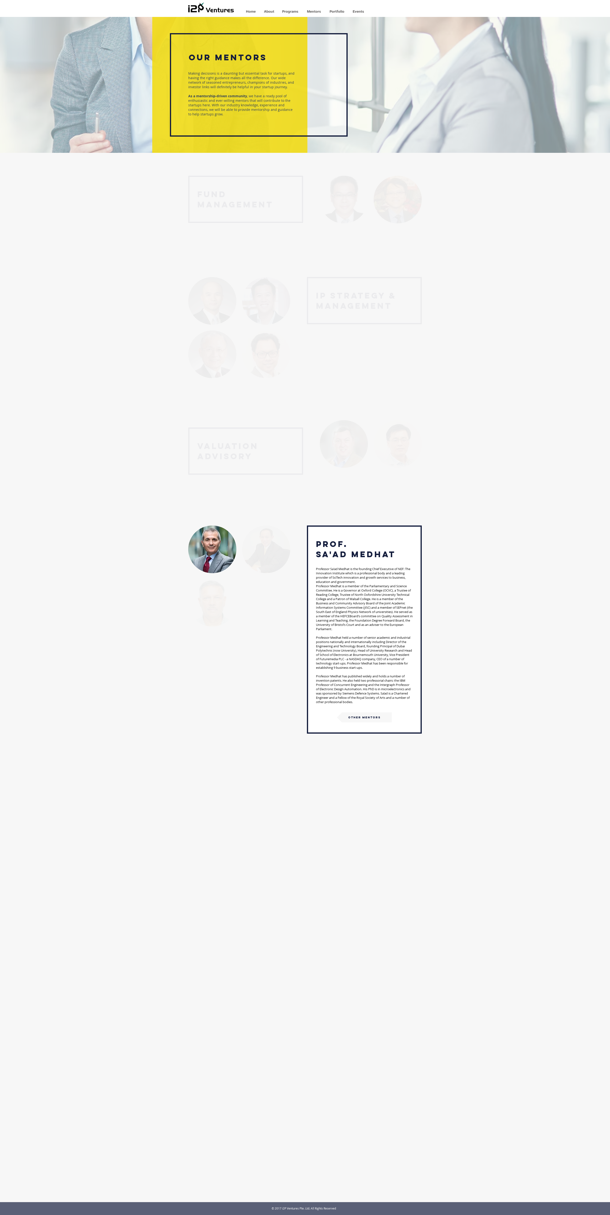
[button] (212, 549)
